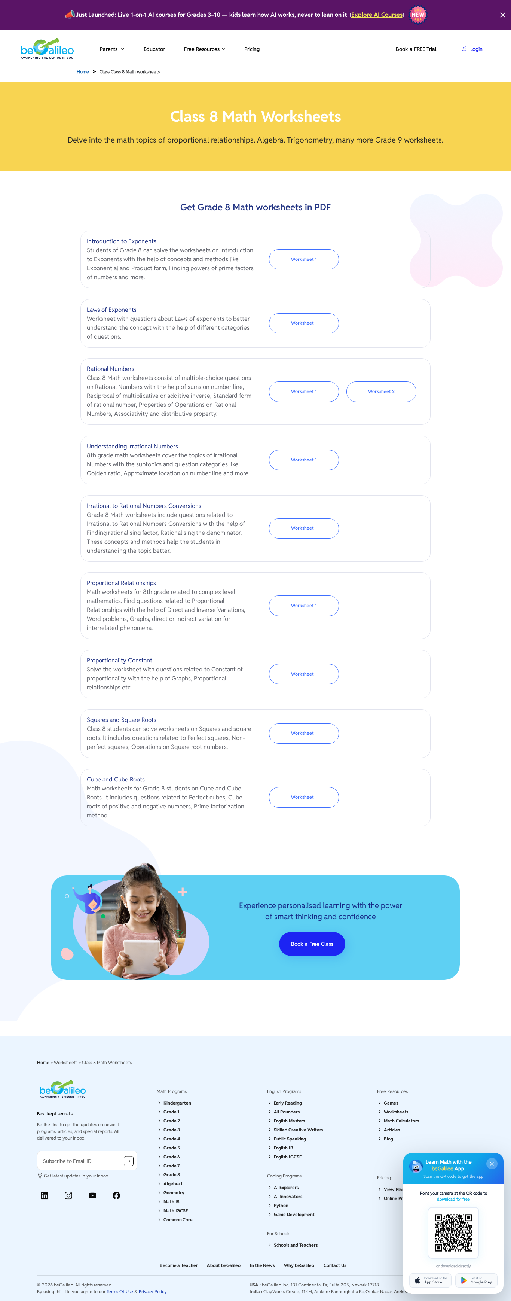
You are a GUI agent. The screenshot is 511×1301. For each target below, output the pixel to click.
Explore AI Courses (377, 14)
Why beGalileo (299, 1265)
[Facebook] (116, 1195)
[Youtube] (92, 1195)
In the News (262, 1265)
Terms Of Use (120, 1291)
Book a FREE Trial (416, 49)
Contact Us (335, 1265)
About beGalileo (224, 1265)
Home (83, 71)
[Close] (502, 14)
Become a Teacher (179, 1265)
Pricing (252, 49)
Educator (154, 49)
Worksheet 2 (381, 391)
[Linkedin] (44, 1195)
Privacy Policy (153, 1291)
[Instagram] (68, 1195)
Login (476, 49)
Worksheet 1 (304, 259)
